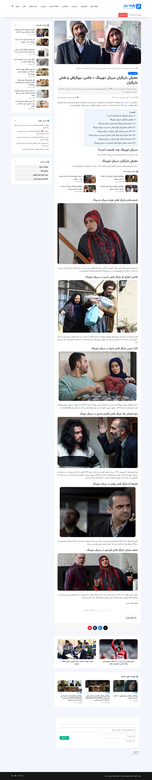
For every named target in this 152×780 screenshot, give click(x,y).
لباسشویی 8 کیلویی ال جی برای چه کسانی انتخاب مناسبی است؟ (24, 50)
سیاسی (75, 6)
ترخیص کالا (44, 171)
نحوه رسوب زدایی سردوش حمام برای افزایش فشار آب (24, 60)
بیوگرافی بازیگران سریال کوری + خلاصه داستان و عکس (126, 697)
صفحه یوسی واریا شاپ (40, 179)
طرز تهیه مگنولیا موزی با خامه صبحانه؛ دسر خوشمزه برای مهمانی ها (25, 71)
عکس (24, 6)
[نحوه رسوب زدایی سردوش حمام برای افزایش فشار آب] (42, 62)
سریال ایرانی (130, 617)
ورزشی (44, 6)
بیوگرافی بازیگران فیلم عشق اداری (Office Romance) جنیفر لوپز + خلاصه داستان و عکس (71, 698)
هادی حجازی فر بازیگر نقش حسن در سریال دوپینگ (112, 127)
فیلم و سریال (115, 68)
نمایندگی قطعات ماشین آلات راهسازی (33, 149)
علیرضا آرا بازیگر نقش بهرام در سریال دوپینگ (115, 139)
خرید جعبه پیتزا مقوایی (40, 175)
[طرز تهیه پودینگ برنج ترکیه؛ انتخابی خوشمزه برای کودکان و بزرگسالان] (42, 83)
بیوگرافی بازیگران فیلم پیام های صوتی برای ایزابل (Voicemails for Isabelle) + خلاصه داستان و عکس (97, 698)
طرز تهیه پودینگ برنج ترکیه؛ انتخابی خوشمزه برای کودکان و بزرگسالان (25, 82)
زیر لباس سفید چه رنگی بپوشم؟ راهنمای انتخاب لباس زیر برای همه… (25, 93)
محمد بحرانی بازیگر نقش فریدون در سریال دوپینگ (113, 142)
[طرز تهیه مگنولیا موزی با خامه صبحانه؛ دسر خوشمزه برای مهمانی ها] (42, 72)
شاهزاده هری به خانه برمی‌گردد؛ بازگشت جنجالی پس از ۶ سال (25, 31)
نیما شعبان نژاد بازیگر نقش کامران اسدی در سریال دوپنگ (110, 135)
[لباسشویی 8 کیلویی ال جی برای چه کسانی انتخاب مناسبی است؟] (42, 53)
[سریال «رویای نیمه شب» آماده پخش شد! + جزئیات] (90, 179)
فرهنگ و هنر (54, 6)
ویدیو (17, 6)
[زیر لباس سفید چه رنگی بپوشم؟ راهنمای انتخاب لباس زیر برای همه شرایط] (42, 94)
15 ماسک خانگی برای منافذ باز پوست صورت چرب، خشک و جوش (25, 103)
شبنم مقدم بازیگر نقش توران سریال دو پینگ (115, 123)
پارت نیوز (128, 102)
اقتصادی (84, 6)
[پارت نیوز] (132, 6)
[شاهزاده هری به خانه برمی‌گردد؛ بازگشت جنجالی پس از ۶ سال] (42, 33)
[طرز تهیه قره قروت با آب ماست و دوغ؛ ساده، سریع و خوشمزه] (42, 43)
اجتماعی (65, 6)
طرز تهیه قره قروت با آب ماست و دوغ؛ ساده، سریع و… (25, 40)
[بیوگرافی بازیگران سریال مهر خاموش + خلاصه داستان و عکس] (131, 189)
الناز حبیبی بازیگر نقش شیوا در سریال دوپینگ (114, 131)
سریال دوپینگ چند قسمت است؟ (120, 115)
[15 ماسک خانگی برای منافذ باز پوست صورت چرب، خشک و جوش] (42, 104)
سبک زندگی (33, 6)
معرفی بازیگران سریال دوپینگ (121, 119)
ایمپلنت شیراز (43, 167)
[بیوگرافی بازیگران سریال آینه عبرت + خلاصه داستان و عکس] (90, 189)
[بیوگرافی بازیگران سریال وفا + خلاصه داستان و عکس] (131, 179)
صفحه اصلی (94, 6)
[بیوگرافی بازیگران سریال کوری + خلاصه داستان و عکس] (125, 687)
